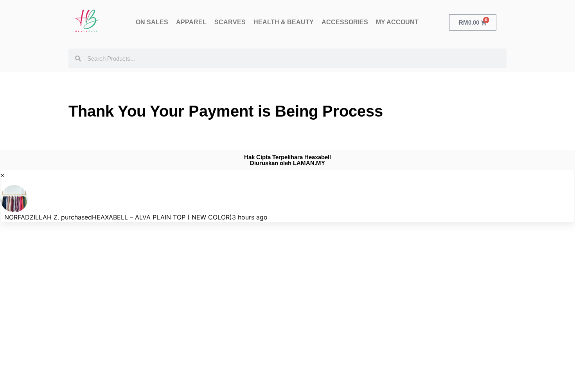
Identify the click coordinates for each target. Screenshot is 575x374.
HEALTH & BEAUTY (283, 22)
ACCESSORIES (345, 22)
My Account (397, 22)
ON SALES (152, 22)
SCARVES (230, 22)
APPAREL (191, 22)
